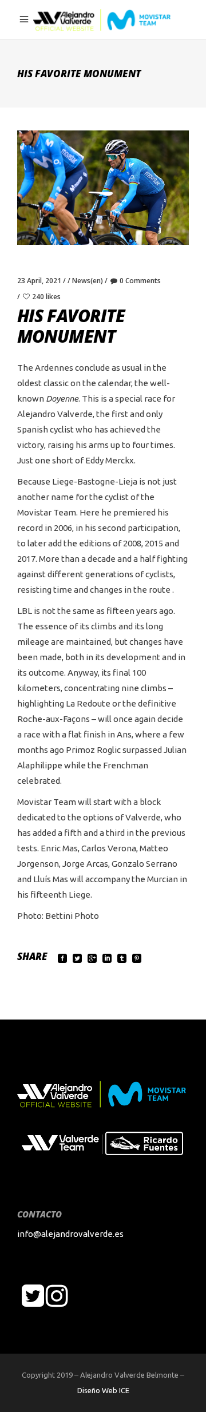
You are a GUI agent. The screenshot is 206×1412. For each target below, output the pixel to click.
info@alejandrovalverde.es (70, 1234)
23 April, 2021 (39, 280)
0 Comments (140, 280)
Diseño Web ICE (103, 1390)
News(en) (87, 280)
